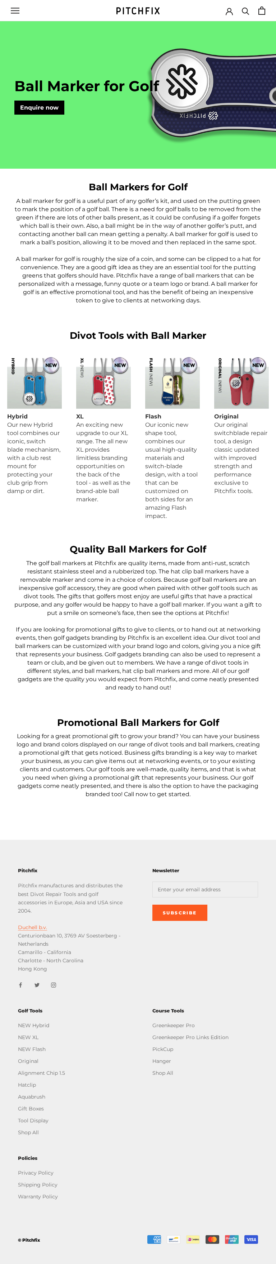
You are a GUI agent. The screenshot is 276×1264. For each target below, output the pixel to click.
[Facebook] (20, 984)
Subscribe (180, 912)
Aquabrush (31, 1097)
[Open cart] (261, 10)
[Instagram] (53, 984)
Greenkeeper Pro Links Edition (190, 1037)
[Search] (245, 10)
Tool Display (33, 1120)
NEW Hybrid (33, 1025)
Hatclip (27, 1085)
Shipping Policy (38, 1184)
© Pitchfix (29, 1240)
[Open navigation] (15, 11)
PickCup (162, 1049)
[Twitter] (37, 984)
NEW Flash (32, 1049)
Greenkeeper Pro (173, 1025)
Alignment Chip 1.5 (41, 1073)
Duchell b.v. (32, 927)
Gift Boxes (31, 1108)
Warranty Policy (38, 1196)
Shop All (28, 1132)
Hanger (161, 1061)
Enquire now (39, 107)
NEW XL (28, 1037)
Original (28, 1061)
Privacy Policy (36, 1173)
